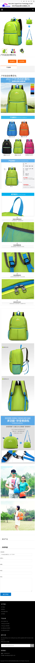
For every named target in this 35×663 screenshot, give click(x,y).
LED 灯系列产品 (4, 621)
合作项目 (3, 613)
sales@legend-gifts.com (9, 655)
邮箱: (1, 564)
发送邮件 (12, 61)
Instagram (29, 1)
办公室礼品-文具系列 (5, 628)
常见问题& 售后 (4, 611)
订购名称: (2, 552)
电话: (1, 570)
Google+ (26, 1)
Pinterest (31, 1)
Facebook (21, 1)
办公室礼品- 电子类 (5, 630)
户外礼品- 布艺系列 (5, 625)
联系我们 (3, 609)
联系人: (2, 558)
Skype (34, 1)
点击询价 (21, 61)
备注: (1, 576)
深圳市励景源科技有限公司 (14, 660)
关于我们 (3, 607)
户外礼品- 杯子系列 (5, 623)
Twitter (24, 1)
